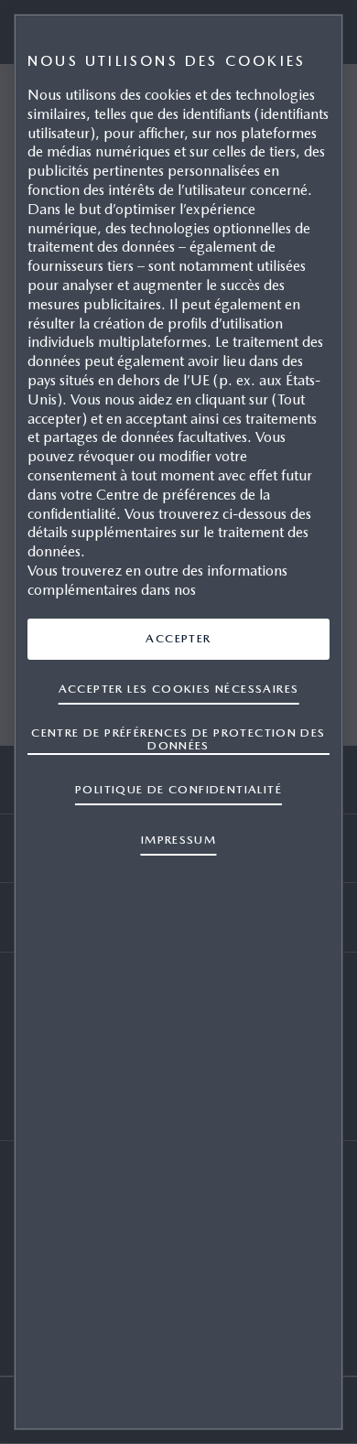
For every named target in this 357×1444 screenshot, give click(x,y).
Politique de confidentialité (178, 789)
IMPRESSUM (179, 839)
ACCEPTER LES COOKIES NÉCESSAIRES (179, 688)
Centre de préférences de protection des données (178, 739)
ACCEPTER (178, 638)
